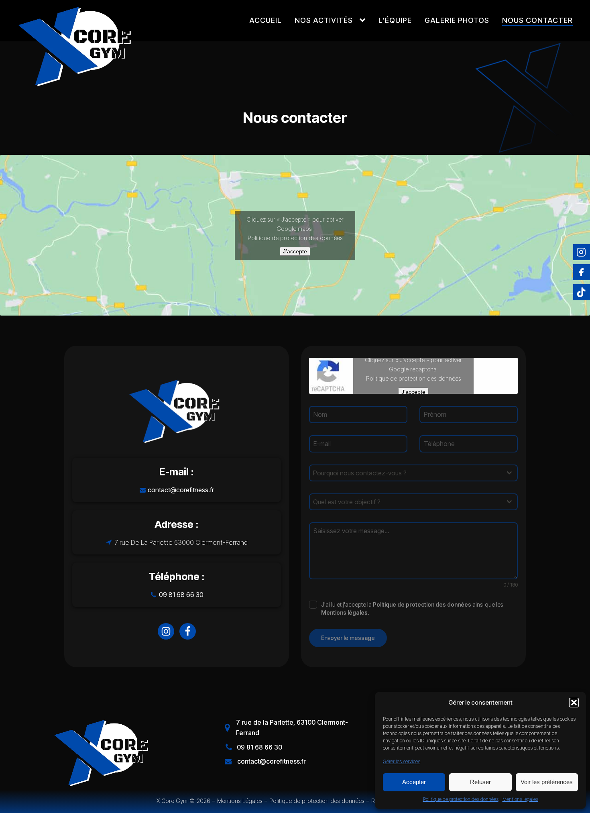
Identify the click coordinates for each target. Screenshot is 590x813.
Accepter (414, 781)
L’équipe (395, 20)
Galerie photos (457, 20)
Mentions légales (520, 799)
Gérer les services (401, 761)
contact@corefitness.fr (181, 490)
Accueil (265, 20)
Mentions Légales (239, 800)
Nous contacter (537, 20)
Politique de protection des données (460, 799)
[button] (574, 703)
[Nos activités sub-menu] (364, 20)
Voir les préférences (547, 781)
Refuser (480, 781)
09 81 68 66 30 (181, 595)
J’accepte (295, 251)
